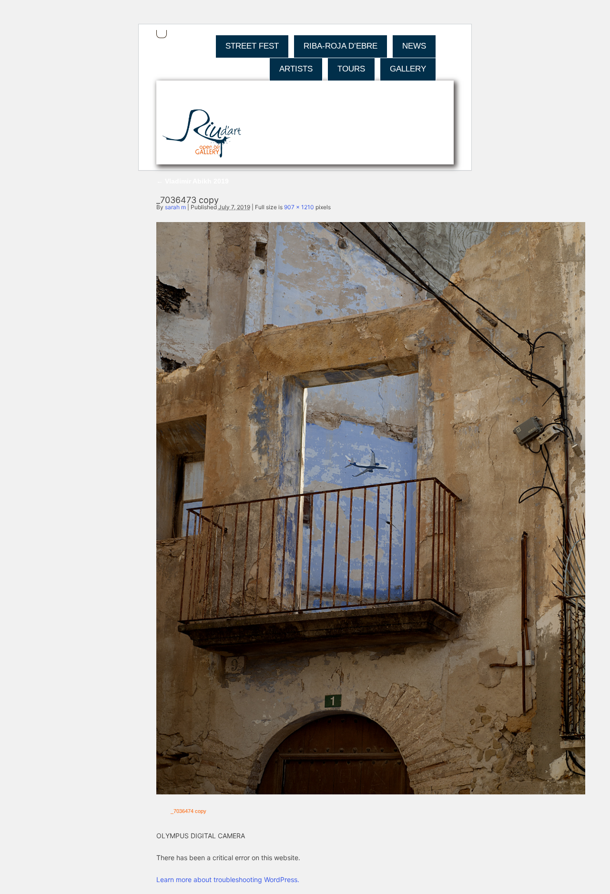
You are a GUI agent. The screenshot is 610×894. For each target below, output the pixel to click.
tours (351, 68)
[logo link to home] (202, 134)
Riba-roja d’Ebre (340, 46)
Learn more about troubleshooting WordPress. (227, 879)
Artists (296, 68)
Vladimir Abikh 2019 (192, 181)
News (414, 46)
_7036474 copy (188, 811)
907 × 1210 (299, 207)
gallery (408, 68)
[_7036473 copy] (370, 792)
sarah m (175, 207)
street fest (252, 46)
